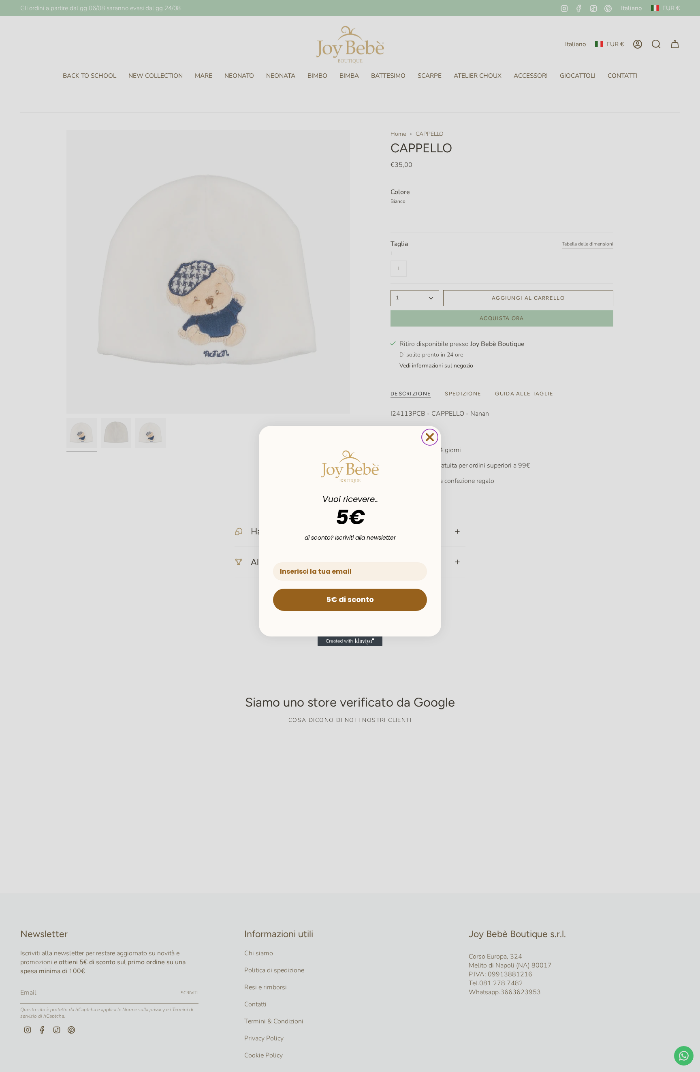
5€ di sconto (350, 599)
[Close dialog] (430, 437)
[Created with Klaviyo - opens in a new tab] (350, 641)
